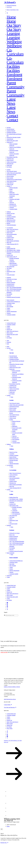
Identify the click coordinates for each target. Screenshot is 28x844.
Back (12, 349)
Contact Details (7, 704)
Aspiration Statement (11, 130)
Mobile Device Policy (11, 220)
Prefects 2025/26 (10, 160)
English (10, 189)
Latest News (9, 575)
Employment (9, 165)
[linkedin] (7, 604)
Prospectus (9, 342)
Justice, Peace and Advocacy (12, 229)
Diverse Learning (10, 176)
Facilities (8, 246)
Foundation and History (11, 132)
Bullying (8, 223)
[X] (7, 737)
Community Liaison (11, 303)
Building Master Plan (11, 248)
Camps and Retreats (11, 231)
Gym (8, 273)
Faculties (8, 186)
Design (8, 826)
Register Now (4, 842)
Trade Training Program (11, 181)
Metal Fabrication (12, 263)
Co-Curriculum (10, 227)
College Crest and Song (11, 162)
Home (8, 346)
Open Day (9, 295)
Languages (11, 207)
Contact (8, 577)
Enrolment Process (10, 285)
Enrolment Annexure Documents (13, 297)
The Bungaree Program (11, 174)
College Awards (10, 184)
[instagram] (7, 607)
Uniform (8, 309)
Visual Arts (11, 202)
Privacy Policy (10, 728)
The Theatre (9, 268)
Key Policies (9, 166)
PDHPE (11, 197)
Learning (8, 169)
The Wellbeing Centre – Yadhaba (13, 250)
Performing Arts (12, 204)
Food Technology (13, 205)
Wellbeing (9, 211)
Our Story (9, 127)
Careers (8, 336)
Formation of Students (11, 216)
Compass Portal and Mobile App (13, 301)
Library (8, 269)
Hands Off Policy (10, 218)
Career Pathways (10, 182)
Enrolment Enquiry (10, 284)
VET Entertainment (13, 264)
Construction (12, 261)
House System (10, 232)
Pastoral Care (9, 329)
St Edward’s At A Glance (12, 279)
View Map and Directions (9, 707)
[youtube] (7, 602)
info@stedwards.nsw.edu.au (10, 699)
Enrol (8, 343)
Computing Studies (13, 209)
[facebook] (7, 606)
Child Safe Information (11, 225)
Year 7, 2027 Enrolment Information (14, 287)
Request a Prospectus (11, 282)
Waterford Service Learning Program (14, 179)
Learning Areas (10, 255)
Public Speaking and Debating (13, 240)
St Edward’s (10, 2)
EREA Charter (10, 332)
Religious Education (13, 187)
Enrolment (9, 277)
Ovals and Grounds (11, 274)
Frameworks (9, 142)
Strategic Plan (9, 725)
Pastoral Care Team (11, 213)
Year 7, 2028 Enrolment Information (14, 289)
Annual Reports (10, 139)
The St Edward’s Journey (12, 171)
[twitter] (7, 609)
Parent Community (10, 300)
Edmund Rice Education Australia (13, 137)
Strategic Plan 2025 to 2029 (12, 140)
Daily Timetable (10, 306)
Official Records (10, 163)
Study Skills (9, 304)
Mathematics (12, 192)
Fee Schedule (9, 294)
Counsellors (9, 215)
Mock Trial (9, 242)
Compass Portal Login (11, 323)
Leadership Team (10, 158)
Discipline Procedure (11, 221)
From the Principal (10, 129)
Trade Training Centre (11, 256)
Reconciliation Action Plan (12, 157)
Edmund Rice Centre (11, 271)
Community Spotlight (11, 314)
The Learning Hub (10, 266)
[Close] (2, 829)
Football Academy (10, 237)
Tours (8, 340)
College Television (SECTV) (12, 244)
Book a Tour (9, 280)
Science (11, 191)
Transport (8, 313)
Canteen (8, 308)
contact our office (4, 652)
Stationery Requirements (12, 311)
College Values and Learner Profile (14, 173)
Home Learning (10, 177)
